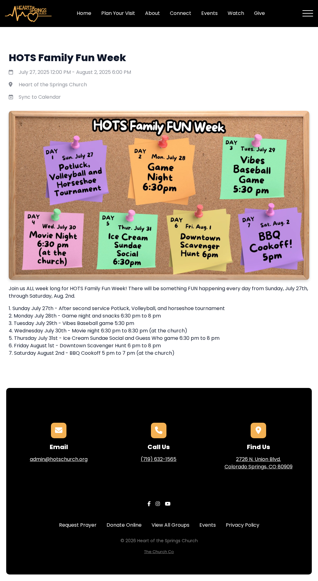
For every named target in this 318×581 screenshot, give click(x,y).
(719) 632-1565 (158, 459)
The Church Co (159, 551)
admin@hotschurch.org (59, 459)
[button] (307, 13)
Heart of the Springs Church (53, 84)
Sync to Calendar (40, 97)
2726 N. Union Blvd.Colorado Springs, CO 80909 (259, 463)
